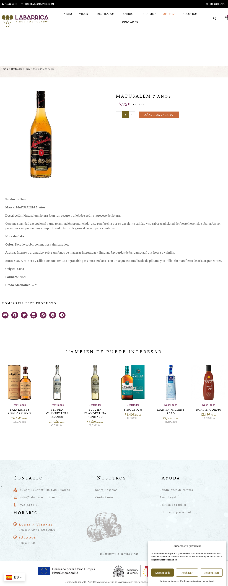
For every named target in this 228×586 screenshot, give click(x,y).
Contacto (130, 22)
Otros (128, 14)
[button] (214, 18)
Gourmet (148, 14)
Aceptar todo (162, 572)
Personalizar (211, 572)
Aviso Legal (208, 581)
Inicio (67, 14)
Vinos (83, 14)
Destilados (105, 14)
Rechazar (187, 572)
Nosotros (189, 14)
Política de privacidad (190, 581)
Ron (28, 68)
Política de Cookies (169, 581)
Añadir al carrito (158, 114)
